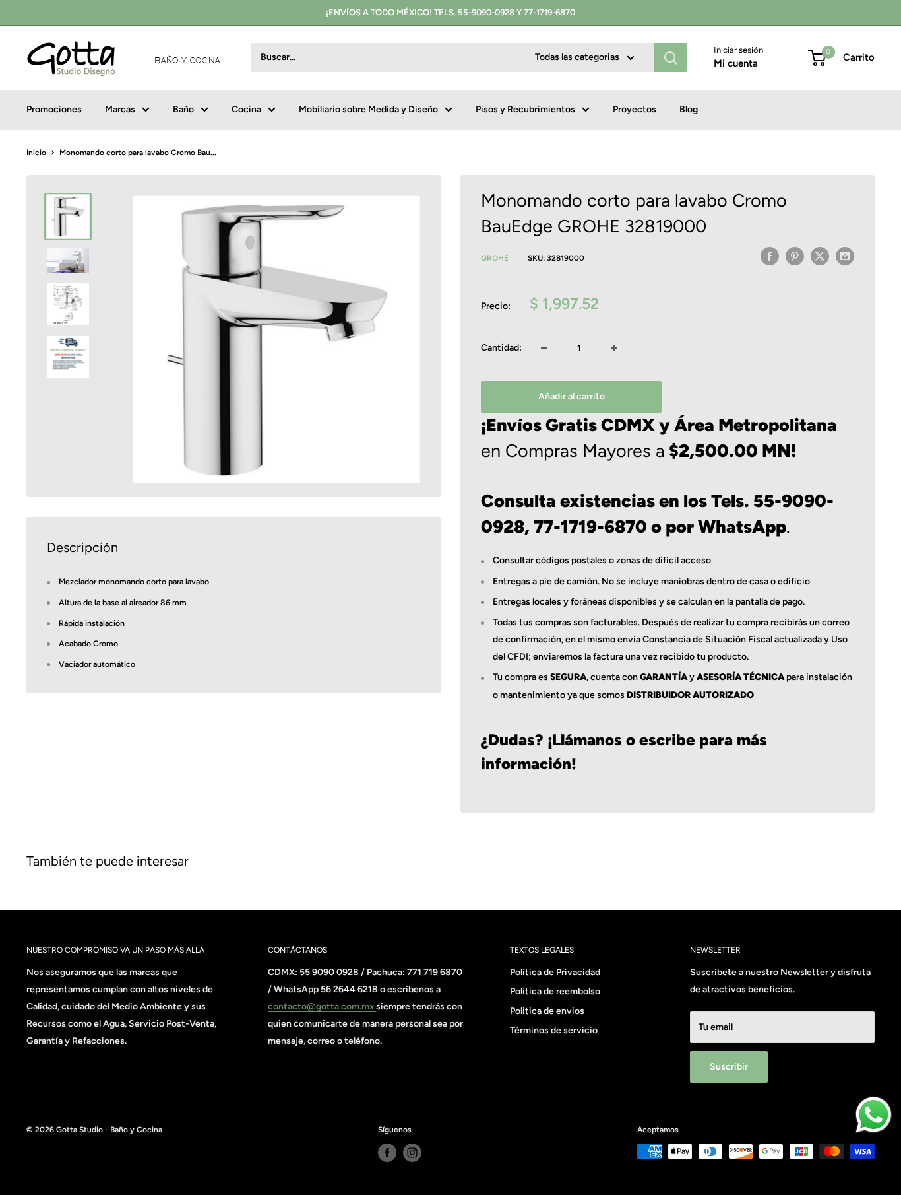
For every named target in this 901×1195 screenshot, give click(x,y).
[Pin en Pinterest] (795, 256)
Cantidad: (501, 347)
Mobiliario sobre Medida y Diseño (368, 109)
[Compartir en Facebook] (770, 256)
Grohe (495, 258)
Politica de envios (547, 1011)
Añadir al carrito (571, 396)
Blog (688, 109)
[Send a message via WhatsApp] (873, 1115)
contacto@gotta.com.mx (322, 1006)
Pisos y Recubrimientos (525, 109)
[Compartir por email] (845, 256)
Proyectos (634, 109)
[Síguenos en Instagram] (412, 1153)
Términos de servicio (554, 1030)
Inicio (36, 152)
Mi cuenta (736, 64)
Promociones (54, 109)
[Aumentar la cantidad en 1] (614, 348)
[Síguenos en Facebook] (387, 1153)
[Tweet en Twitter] (820, 256)
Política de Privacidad (555, 972)
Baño (183, 109)
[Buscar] (670, 58)
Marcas (120, 109)
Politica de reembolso (555, 991)
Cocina (246, 109)
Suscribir (729, 1066)
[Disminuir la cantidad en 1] (544, 348)
